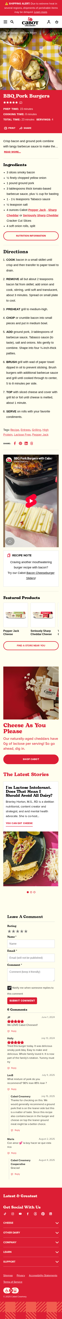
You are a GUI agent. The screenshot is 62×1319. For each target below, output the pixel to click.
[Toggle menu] (5, 22)
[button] (28, 892)
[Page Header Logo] (30, 21)
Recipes (14, 32)
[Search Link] (12, 21)
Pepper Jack (37, 210)
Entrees (25, 430)
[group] (17, 931)
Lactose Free (22, 434)
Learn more (40, 12)
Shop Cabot (31, 759)
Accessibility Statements (43, 1275)
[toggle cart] (57, 21)
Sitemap (8, 1275)
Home (6, 32)
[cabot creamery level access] (11, 1290)
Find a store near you (31, 645)
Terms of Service (12, 1281)
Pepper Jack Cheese (11, 632)
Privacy (21, 1275)
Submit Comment (22, 1000)
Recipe (14, 430)
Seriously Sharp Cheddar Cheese (41, 632)
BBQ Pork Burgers (28, 32)
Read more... (12, 152)
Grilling (36, 430)
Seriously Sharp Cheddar (41, 215)
